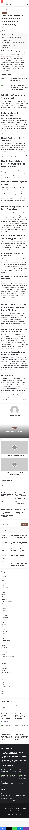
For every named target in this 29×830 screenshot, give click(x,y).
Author (3, 580)
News (3, 659)
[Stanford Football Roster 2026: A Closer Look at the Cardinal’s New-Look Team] (5, 771)
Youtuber (4, 695)
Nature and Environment (8, 656)
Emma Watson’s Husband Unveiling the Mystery (18, 556)
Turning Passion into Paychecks (14, 431)
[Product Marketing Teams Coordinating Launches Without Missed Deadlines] (21, 504)
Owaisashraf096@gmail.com (12, 800)
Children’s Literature (7, 601)
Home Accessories (6, 640)
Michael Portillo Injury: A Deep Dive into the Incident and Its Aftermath (19, 537)
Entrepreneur (5, 617)
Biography (4, 583)
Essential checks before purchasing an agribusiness (7, 494)
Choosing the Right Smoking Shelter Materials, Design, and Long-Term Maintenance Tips (21, 495)
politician (4, 663)
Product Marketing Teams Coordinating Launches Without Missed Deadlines (20, 512)
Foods (3, 626)
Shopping (4, 668)
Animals (4, 576)
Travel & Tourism (6, 686)
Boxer (3, 590)
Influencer (4, 645)
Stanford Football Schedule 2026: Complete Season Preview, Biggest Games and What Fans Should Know (7, 717)
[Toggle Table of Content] (24, 35)
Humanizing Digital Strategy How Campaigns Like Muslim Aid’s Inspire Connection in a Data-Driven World (7, 513)
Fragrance (4, 631)
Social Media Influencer (7, 672)
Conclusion (5, 47)
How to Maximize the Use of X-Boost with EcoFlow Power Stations (13, 44)
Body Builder (5, 587)
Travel (3, 684)
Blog (3, 585)
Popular (5, 531)
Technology (5, 679)
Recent (14, 531)
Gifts (3, 636)
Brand (3, 592)
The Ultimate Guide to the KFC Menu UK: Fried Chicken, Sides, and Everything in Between (19, 563)
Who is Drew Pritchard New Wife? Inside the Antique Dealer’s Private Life (18, 550)
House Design (5, 642)
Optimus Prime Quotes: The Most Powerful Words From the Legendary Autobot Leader (21, 717)
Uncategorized (5, 689)
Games (3, 633)
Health (3, 638)
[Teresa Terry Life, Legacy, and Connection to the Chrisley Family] (6, 544)
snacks (3, 670)
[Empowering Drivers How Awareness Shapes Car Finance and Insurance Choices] (5, 87)
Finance (4, 624)
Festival (4, 622)
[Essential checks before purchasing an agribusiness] (7, 487)
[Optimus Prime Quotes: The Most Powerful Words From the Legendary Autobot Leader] (21, 708)
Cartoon (4, 596)
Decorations (5, 606)
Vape (3, 691)
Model (3, 654)
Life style (4, 649)
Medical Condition (6, 652)
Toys (3, 682)
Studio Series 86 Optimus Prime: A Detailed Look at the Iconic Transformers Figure (6, 736)
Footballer (4, 629)
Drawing (4, 608)
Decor (3, 603)
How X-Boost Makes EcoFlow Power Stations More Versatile (14, 39)
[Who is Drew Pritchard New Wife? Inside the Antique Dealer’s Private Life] (6, 551)
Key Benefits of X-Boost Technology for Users (14, 42)
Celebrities (4, 599)
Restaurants (5, 666)
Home (4, 9)
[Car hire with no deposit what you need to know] (5, 80)
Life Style (4, 647)
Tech (3, 677)
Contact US (16, 810)
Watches (4, 693)
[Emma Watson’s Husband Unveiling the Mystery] (6, 557)
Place (3, 661)
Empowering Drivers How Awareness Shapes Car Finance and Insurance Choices (19, 87)
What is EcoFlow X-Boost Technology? (12, 37)
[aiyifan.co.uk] (7, 4)
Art (2, 578)
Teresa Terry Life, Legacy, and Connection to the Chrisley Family (19, 543)
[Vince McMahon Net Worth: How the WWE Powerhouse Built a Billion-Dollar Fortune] (14, 783)
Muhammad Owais (7, 28)
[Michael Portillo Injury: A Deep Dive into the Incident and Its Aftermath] (6, 537)
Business (8, 9)
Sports (3, 675)
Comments (23, 531)
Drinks (3, 610)
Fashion (4, 619)
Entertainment (5, 615)
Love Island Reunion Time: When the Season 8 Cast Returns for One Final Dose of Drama (21, 736)
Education (4, 613)
